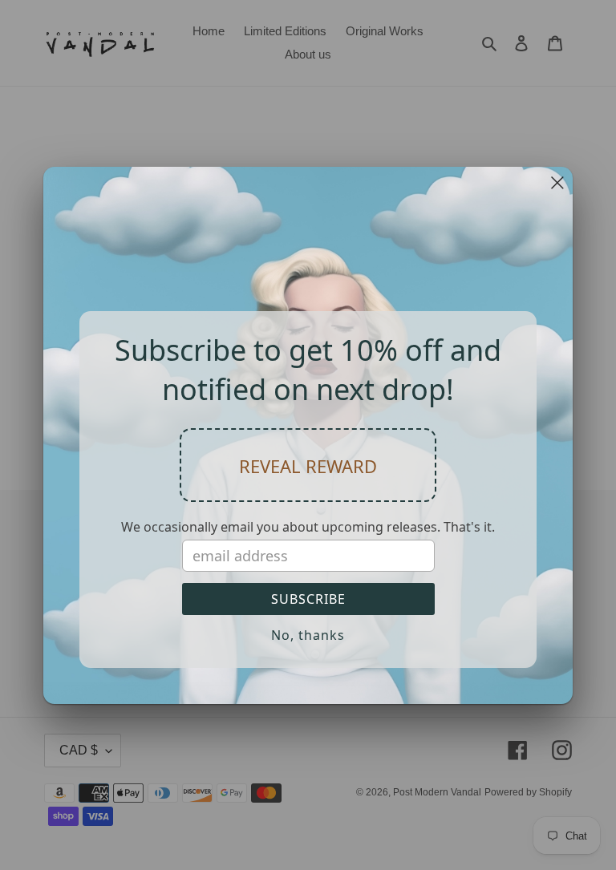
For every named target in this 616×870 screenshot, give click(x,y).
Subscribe (308, 599)
